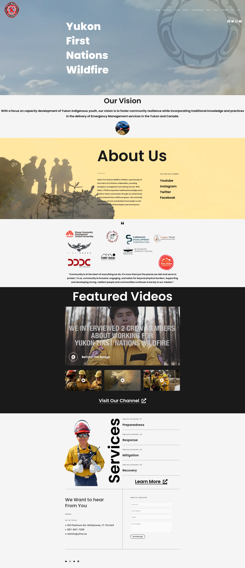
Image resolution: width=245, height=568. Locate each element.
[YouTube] (240, 21)
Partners (186, 10)
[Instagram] (236, 21)
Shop (232, 10)
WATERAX (224, 10)
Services (177, 10)
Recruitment (167, 10)
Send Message (138, 537)
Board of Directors (198, 10)
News (208, 10)
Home (158, 10)
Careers (215, 10)
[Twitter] (232, 21)
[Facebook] (228, 21)
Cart (238, 10)
